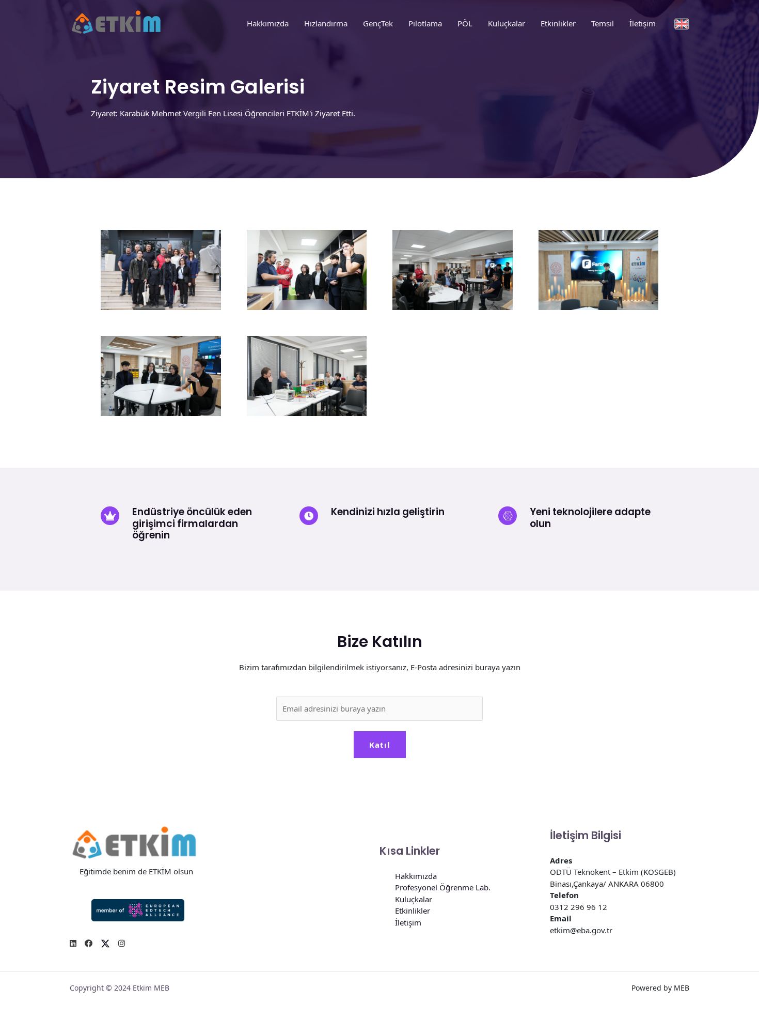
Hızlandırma (325, 23)
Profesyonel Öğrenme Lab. (443, 887)
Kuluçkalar (506, 23)
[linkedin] (73, 943)
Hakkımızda (268, 23)
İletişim (642, 23)
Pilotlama (425, 23)
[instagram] (121, 943)
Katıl (379, 744)
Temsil (602, 23)
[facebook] (88, 943)
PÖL (464, 23)
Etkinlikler (558, 23)
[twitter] (105, 943)
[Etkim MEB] (116, 22)
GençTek (378, 23)
